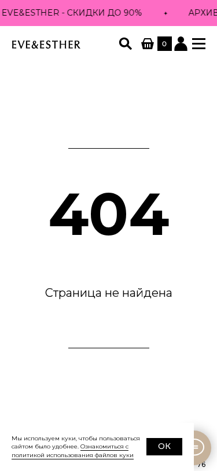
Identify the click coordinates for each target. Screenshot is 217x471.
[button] (198, 43)
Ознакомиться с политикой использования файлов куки (73, 451)
